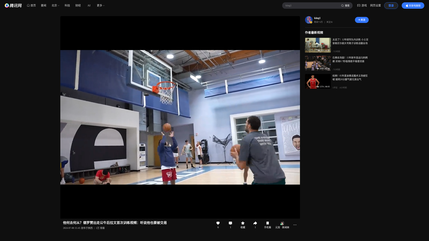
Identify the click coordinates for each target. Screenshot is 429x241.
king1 (317, 18)
